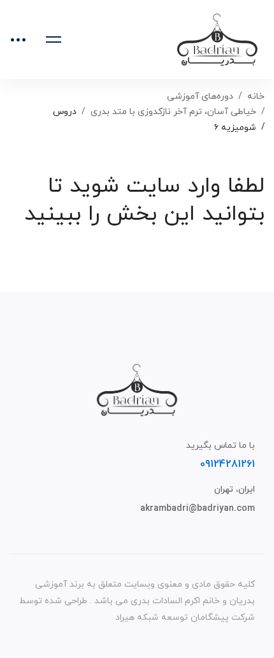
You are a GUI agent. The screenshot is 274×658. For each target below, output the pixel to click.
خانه (255, 96)
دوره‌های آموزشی (200, 96)
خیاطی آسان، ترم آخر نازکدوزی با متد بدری (173, 112)
